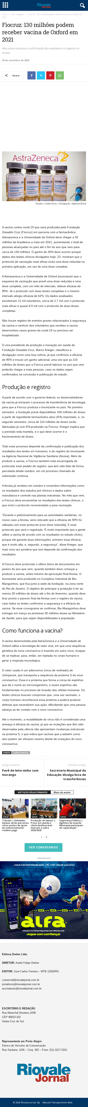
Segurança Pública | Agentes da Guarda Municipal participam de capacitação (71, 824)
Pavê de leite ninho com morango (20, 772)
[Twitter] (41, 75)
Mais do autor (62, 792)
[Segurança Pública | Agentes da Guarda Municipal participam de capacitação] (72, 808)
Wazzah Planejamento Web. (58, 1102)
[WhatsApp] (60, 75)
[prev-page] (41, 837)
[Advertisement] (44, 113)
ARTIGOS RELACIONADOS (32, 792)
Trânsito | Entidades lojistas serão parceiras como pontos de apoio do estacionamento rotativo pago (15, 825)
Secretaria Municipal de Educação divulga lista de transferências (66, 774)
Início (4, 14)
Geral (6, 816)
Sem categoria (17, 14)
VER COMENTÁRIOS (43, 847)
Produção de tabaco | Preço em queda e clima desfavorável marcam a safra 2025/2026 (43, 825)
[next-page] (46, 837)
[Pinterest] (50, 75)
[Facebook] (31, 75)
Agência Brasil (21, 752)
